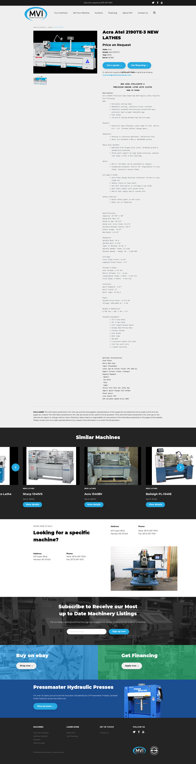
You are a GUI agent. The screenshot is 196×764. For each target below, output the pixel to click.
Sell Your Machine (81, 13)
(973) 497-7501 (149, 534)
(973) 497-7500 (106, 3)
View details (17, 504)
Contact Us (143, 13)
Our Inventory (61, 13)
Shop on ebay (39, 743)
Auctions (99, 13)
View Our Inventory (39, 27)
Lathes (50, 27)
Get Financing (72, 736)
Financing (112, 13)
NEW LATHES (58, 27)
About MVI (127, 13)
